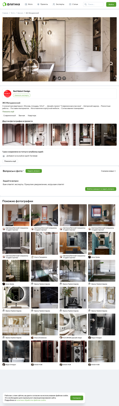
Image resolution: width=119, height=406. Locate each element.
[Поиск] (85, 4)
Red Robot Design (21, 91)
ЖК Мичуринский (32, 13)
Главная (5, 13)
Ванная (20, 13)
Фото (13, 13)
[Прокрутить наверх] (114, 402)
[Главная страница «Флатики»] (11, 4)
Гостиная (33, 156)
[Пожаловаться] (115, 78)
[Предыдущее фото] (4, 49)
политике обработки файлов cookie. (31, 400)
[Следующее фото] (115, 49)
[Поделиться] (21, 223)
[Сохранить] (26, 223)
